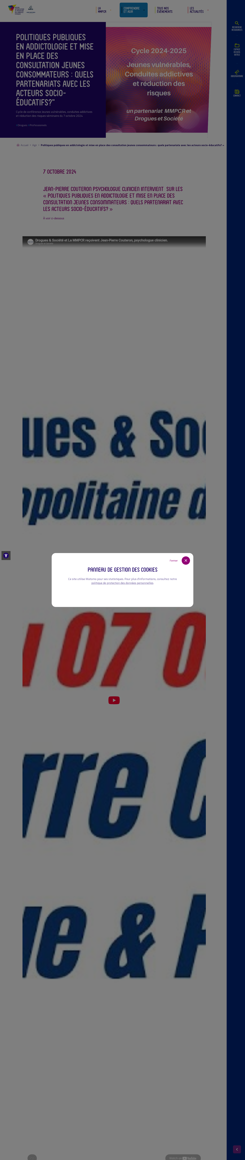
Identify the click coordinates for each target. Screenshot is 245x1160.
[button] (6, 555)
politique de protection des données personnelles (122, 583)
